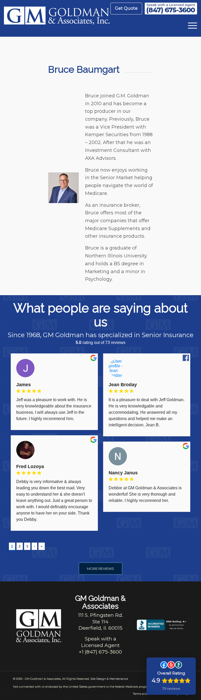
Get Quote (126, 8)
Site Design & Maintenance (109, 679)
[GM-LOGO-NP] (57, 18)
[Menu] (190, 25)
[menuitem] (126, 8)
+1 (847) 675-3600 (100, 652)
